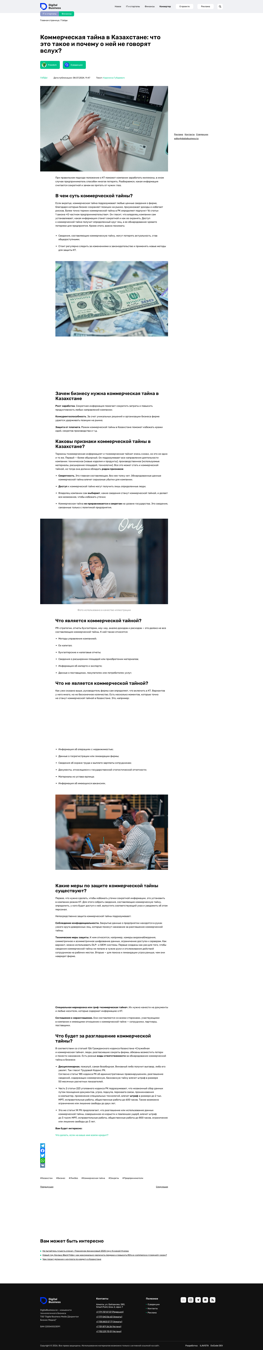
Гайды (64, 20)
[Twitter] (104, 1155)
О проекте (184, 6)
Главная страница (49, 20)
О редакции (202, 134)
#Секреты (114, 1178)
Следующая (162, 1187)
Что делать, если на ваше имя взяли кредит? (81, 1135)
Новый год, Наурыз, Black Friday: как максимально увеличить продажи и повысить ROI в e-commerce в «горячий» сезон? (104, 1255)
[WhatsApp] (104, 1160)
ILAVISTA (204, 1345)
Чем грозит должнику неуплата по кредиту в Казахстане (71, 1259)
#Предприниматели (132, 1178)
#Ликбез (73, 1178)
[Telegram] (104, 1145)
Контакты (190, 134)
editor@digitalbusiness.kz (186, 138)
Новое (118, 6)
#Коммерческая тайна (93, 1178)
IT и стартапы (49, 14)
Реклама (205, 6)
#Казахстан (46, 1178)
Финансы (67, 14)
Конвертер (165, 6)
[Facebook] (104, 1150)
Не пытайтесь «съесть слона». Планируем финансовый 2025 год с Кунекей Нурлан (85, 1251)
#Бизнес (60, 1178)
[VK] (104, 1165)
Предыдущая (46, 1187)
